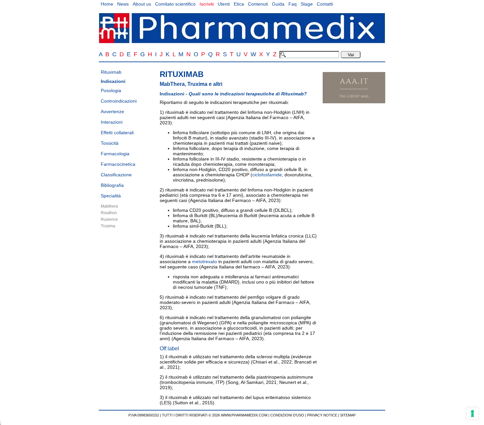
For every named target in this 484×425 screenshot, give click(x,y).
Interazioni (111, 122)
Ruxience (109, 219)
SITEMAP (348, 415)
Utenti (224, 4)
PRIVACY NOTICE (322, 415)
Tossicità (110, 143)
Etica (239, 4)
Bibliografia (112, 185)
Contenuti (258, 4)
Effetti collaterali (117, 132)
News (123, 4)
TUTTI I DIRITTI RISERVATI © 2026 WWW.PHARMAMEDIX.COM (214, 415)
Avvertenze (112, 111)
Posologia (111, 90)
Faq (292, 4)
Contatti (325, 4)
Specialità (111, 195)
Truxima (108, 226)
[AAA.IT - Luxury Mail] (354, 101)
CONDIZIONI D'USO (287, 415)
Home (107, 4)
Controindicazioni (119, 101)
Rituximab (111, 72)
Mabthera (109, 206)
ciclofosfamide (267, 174)
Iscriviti (207, 4)
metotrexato (204, 261)
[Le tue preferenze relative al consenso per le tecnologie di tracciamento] (472, 413)
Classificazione (116, 174)
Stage (307, 4)
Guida (278, 4)
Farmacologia (115, 153)
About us (142, 4)
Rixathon (109, 213)
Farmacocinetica (118, 164)
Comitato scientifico (175, 4)
